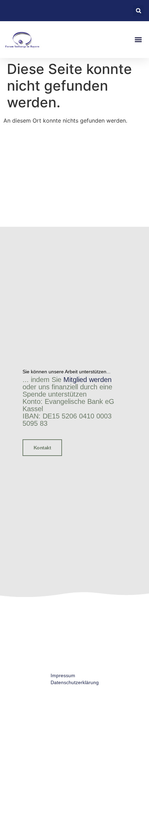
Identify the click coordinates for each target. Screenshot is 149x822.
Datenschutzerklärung (75, 682)
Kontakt (42, 447)
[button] (138, 10)
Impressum (63, 675)
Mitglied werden (87, 379)
